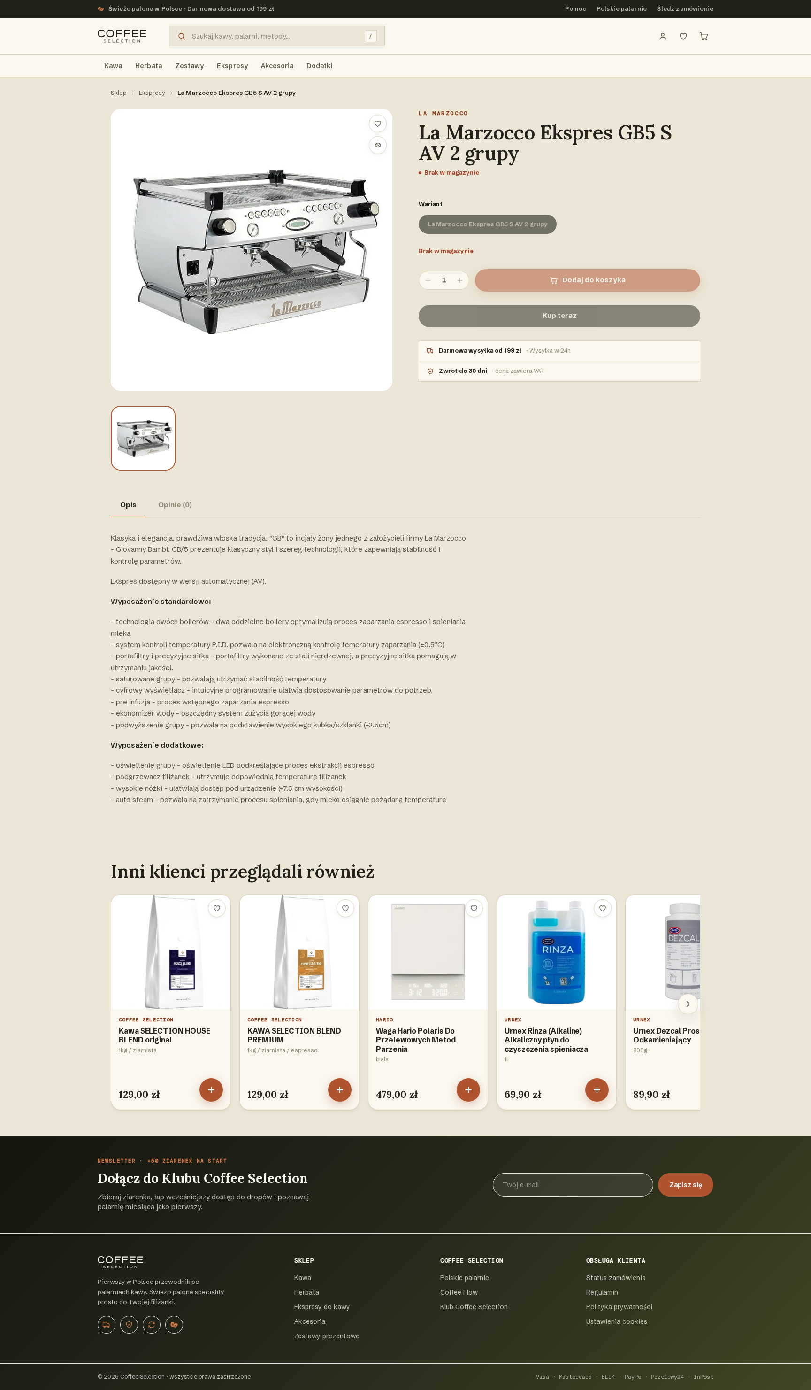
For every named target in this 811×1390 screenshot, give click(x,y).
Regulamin (602, 1292)
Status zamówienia (616, 1278)
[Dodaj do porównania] (378, 145)
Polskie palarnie (622, 8)
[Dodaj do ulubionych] (378, 123)
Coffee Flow (459, 1292)
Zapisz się (685, 1185)
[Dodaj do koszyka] (211, 1090)
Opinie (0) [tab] (175, 504)
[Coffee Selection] (122, 36)
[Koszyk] (704, 36)
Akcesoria (309, 1321)
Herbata (306, 1292)
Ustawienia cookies (616, 1321)
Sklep (119, 92)
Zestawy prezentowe (327, 1336)
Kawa (302, 1278)
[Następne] (688, 1004)
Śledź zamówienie (685, 8)
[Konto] (662, 36)
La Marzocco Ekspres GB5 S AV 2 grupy (488, 224)
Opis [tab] (128, 504)
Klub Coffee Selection (474, 1307)
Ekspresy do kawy (322, 1307)
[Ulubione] (683, 36)
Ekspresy (152, 92)
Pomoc (575, 8)
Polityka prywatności (619, 1307)
